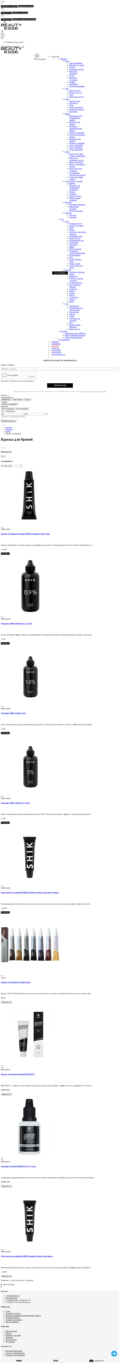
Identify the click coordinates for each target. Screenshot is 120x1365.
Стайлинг (73, 289)
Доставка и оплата (13, 1313)
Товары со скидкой (13, 1335)
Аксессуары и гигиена (74, 181)
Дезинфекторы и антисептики (76, 309)
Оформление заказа (26, 6)
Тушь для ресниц (76, 107)
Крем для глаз (74, 238)
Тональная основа (76, 69)
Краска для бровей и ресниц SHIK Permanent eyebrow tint (25, 534)
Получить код (60, 385)
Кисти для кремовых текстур (76, 159)
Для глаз (72, 215)
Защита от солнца (76, 226)
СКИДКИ (55, 346)
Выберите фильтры (18, 416)
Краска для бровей (76, 133)
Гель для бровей (75, 148)
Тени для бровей (76, 145)
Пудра (71, 76)
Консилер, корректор (73, 73)
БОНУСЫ (55, 348)
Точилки (72, 194)
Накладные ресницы (73, 208)
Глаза (67, 99)
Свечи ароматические (73, 338)
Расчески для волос (77, 272)
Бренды (9, 1333)
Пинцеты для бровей (74, 123)
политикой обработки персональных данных (93, 391)
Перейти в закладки (20, 13)
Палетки (68, 213)
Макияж (63, 59)
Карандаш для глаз (76, 110)
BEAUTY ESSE (9, 1285)
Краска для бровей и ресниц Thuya (16, 982)
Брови (67, 114)
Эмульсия (73, 245)
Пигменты (73, 103)
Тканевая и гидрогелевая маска (77, 252)
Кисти (67, 152)
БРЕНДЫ (55, 342)
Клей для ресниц (76, 211)
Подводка (73, 112)
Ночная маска (74, 255)
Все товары (10, 1342)
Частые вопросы (12, 1322)
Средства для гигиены (74, 320)
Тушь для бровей (76, 150)
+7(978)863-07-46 (12, 1296)
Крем (71, 228)
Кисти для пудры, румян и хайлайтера (77, 155)
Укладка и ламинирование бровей (75, 128)
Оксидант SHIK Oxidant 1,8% (13, 713)
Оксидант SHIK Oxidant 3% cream (15, 803)
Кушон (72, 67)
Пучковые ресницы (77, 205)
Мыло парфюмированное (75, 335)
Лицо (67, 61)
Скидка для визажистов (15, 1353)
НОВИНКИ (56, 344)
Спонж (72, 192)
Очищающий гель (76, 240)
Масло (72, 295)
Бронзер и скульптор (73, 79)
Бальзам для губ (75, 224)
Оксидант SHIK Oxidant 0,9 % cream (16, 624)
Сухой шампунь (75, 283)
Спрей (72, 293)
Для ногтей (73, 312)
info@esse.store (11, 1298)
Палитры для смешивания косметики (74, 188)
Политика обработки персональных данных (23, 1316)
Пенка (71, 230)
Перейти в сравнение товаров (24, 19)
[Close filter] (8, 395)
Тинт (71, 95)
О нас (8, 1311)
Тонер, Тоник (74, 264)
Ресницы (68, 202)
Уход (62, 219)
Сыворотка (73, 243)
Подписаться (6, 1002)
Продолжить (6, 13)
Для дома (63, 331)
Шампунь (73, 276)
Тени (71, 105)
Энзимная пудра (75, 236)
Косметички (65, 340)
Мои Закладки (11, 1331)
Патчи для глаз (75, 249)
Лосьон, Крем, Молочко (75, 326)
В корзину (5, 554)
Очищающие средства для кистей (77, 174)
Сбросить (5, 416)
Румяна (72, 82)
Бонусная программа (14, 1351)
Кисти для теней (76, 162)
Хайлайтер (73, 84)
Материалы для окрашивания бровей (75, 118)
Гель (71, 257)
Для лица (73, 217)
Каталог (9, 427)
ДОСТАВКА (56, 350)
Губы (67, 88)
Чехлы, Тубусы (75, 196)
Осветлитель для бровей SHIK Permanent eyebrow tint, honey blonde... (30, 893)
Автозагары (74, 306)
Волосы (68, 270)
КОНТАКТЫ (56, 352)
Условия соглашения (14, 1320)
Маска (71, 247)
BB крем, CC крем (76, 65)
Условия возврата (13, 1318)
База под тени (74, 101)
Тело (66, 304)
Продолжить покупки (9, 6)
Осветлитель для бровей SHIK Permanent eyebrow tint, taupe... (27, 1256)
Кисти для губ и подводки (75, 170)
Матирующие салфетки (74, 199)
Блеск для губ (74, 91)
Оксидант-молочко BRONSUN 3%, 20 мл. (18, 1166)
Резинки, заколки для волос (76, 279)
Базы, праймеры (75, 63)
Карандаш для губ (76, 97)
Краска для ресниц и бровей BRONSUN (18, 1074)
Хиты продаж (11, 1340)
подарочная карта (58, 354)
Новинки (9, 1337)
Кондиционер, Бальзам (75, 286)
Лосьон (72, 300)
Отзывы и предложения (15, 1355)
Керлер (72, 183)
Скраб (71, 316)
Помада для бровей (77, 143)
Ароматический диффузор (75, 333)
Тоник (71, 274)
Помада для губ (75, 93)
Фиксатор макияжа (77, 86)
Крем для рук (74, 329)
